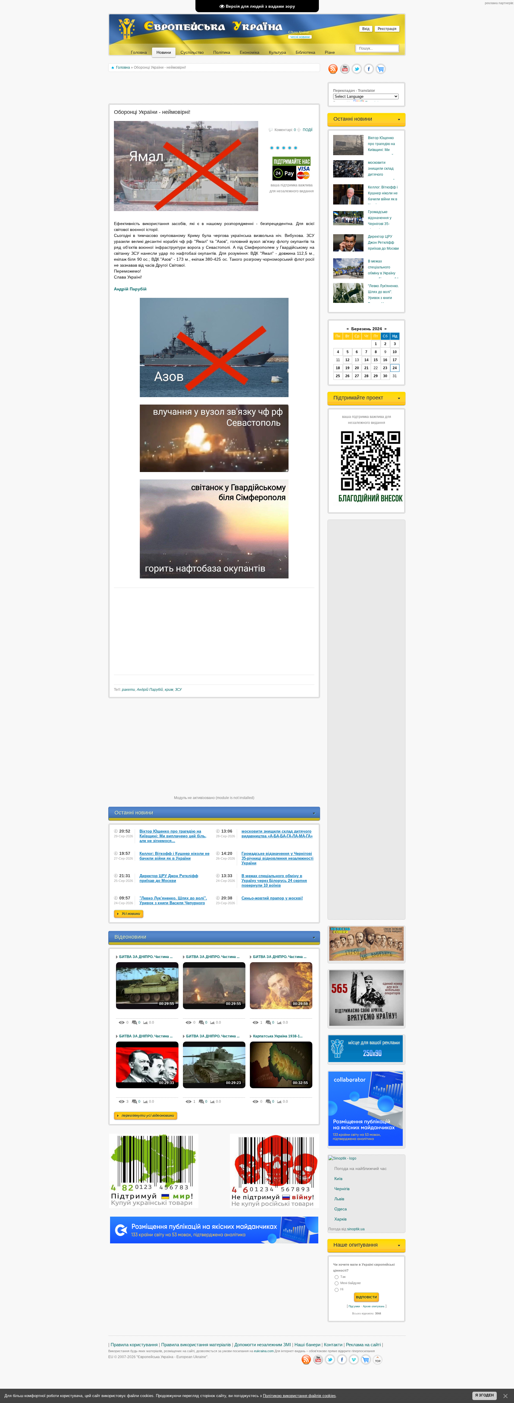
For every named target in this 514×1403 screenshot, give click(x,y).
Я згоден (484, 1395)
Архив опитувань (374, 1306)
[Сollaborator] (214, 1242)
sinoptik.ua (356, 1229)
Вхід (365, 29)
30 (385, 376)
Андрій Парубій (130, 289)
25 (338, 376)
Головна (123, 67)
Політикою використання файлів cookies (299, 1395)
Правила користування (134, 1344)
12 (347, 360)
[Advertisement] (214, 88)
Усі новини (131, 914)
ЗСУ (178, 690)
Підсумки (354, 1306)
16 (385, 360)
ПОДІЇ (307, 130)
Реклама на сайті (363, 1344)
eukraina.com (264, 1351)
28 (366, 376)
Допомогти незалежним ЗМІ (262, 1344)
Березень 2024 (366, 328)
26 (347, 376)
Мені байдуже (350, 1283)
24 (395, 368)
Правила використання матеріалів (196, 1344)
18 (338, 368)
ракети (128, 690)
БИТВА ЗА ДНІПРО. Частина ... (146, 957)
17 (395, 360)
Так (343, 1276)
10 (395, 352)
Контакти (333, 1344)
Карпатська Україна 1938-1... (278, 1036)
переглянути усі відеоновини (148, 1115)
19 (347, 368)
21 (366, 368)
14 (366, 360)
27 (357, 376)
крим (169, 690)
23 (385, 368)
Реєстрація (387, 29)
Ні (341, 1289)
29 (376, 376)
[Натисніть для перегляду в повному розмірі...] (214, 395)
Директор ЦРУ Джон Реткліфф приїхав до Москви (383, 243)
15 (376, 360)
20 (357, 368)
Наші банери (307, 1344)
